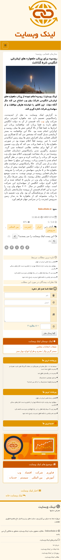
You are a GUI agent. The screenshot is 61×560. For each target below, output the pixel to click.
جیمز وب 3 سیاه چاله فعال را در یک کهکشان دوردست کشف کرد (35, 273)
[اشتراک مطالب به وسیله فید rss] (6, 247)
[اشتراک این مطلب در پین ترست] (11, 247)
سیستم (24, 477)
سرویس (51, 230)
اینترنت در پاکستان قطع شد (47, 373)
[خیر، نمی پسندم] (54, 241)
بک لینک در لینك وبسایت (50, 549)
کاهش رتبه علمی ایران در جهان (45, 261)
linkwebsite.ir (45, 209)
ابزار (39, 227)
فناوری (50, 472)
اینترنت (27, 227)
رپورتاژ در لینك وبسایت (50, 553)
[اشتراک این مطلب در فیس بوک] (27, 247)
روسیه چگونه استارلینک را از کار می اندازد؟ (41, 382)
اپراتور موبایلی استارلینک (47, 377)
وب (42, 121)
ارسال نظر (48, 333)
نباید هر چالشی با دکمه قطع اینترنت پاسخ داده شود (39, 277)
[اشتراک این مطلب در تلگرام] (22, 247)
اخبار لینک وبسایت (30, 490)
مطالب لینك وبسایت (52, 557)
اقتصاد (28, 472)
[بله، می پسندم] (15, 236)
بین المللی (14, 227)
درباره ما (56, 545)
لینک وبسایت (35, 34)
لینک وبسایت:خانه (14, 495)
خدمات (13, 477)
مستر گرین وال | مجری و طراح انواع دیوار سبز (36, 351)
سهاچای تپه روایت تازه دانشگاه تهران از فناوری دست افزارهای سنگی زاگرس (33, 267)
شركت (39, 472)
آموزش (50, 477)
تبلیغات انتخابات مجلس (46, 346)
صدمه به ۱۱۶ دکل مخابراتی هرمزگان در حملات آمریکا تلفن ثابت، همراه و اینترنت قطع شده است (32, 368)
